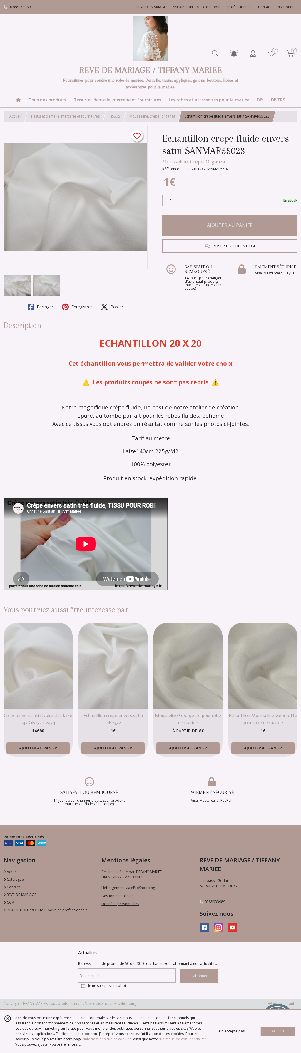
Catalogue (15, 879)
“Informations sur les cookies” (107, 1039)
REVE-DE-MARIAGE (21, 894)
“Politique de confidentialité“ (182, 1039)
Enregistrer (81, 306)
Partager (44, 306)
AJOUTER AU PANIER (230, 225)
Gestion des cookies (118, 895)
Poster (116, 306)
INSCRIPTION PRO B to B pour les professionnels (46, 910)
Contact (264, 6)
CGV (10, 902)
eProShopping (124, 1003)
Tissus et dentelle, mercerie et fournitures (65, 116)
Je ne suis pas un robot (107, 985)
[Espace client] (253, 53)
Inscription (286, 6)
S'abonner (199, 975)
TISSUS (114, 116)
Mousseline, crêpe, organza (152, 116)
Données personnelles (120, 903)
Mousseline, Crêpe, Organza (193, 161)
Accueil (15, 116)
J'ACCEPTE (278, 1031)
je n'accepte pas (231, 1031)
